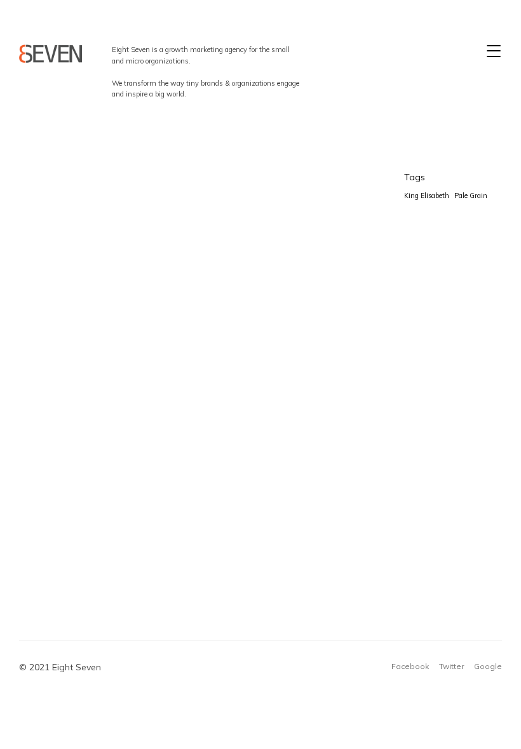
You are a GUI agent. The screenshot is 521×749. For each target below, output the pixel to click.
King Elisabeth (292, 300)
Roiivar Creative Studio (105, 229)
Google (488, 666)
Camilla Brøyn (291, 489)
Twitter (451, 666)
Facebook (410, 666)
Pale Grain (470, 195)
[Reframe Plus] (51, 53)
